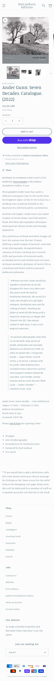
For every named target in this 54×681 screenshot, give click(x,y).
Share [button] (9, 170)
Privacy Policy (13, 609)
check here (15, 423)
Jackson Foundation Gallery (20, 595)
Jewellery (10, 550)
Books (9, 523)
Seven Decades (20, 181)
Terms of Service (14, 602)
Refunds (10, 582)
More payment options (27, 147)
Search (9, 556)
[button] (3, 5)
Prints (9, 516)
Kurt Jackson (12, 589)
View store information (17, 163)
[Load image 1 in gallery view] (13, 73)
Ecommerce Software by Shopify (36, 676)
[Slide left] (3, 73)
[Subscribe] (44, 652)
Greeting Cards (13, 536)
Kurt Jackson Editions (19, 676)
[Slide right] (51, 73)
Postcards (11, 543)
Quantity (6, 115)
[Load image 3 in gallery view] (41, 73)
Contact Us (11, 575)
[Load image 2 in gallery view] (27, 73)
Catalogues (11, 529)
